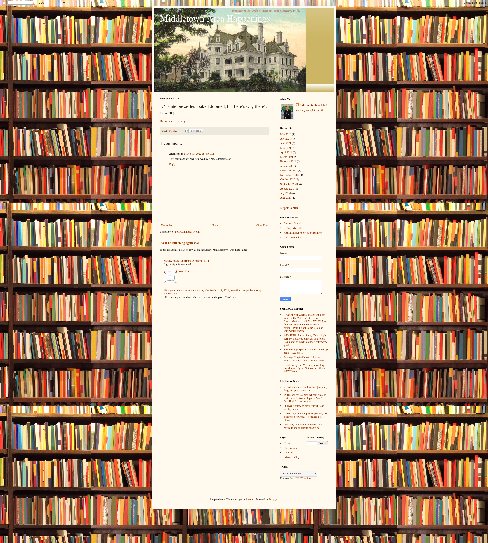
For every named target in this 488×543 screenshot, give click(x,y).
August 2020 (287, 188)
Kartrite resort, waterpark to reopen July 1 (186, 260)
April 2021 (286, 152)
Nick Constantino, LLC (313, 105)
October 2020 (287, 179)
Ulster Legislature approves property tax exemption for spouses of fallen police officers (305, 417)
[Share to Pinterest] (201, 131)
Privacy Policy (291, 457)
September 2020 (289, 184)
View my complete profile (310, 110)
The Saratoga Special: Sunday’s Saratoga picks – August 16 (306, 351)
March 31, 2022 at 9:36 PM (199, 153)
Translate (306, 478)
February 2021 (288, 161)
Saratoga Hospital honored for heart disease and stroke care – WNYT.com (304, 358)
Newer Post (167, 225)
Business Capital (292, 223)
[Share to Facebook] (197, 131)
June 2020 (285, 197)
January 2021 (287, 166)
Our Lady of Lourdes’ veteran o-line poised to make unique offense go (303, 426)
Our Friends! (291, 448)
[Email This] (187, 131)
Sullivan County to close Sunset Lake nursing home (304, 407)
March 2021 (286, 156)
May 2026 (285, 134)
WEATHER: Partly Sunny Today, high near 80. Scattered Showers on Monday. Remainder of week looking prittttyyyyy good (305, 340)
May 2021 (285, 148)
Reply (172, 164)
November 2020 (289, 175)
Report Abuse (289, 208)
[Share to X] (194, 131)
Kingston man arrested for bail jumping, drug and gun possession (305, 388)
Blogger (273, 499)
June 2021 (285, 143)
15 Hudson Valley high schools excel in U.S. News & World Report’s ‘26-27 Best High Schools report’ (305, 398)
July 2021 (285, 138)
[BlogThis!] (190, 131)
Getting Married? (293, 228)
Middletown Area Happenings (215, 18)
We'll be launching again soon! (180, 243)
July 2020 (285, 193)
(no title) (184, 271)
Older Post (262, 225)
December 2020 (288, 170)
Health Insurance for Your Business (303, 232)
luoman (250, 499)
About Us (289, 452)
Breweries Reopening (173, 121)
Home (215, 225)
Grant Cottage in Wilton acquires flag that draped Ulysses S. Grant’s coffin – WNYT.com (304, 368)
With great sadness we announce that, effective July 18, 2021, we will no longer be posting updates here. (212, 292)
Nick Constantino (293, 237)
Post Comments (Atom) (188, 231)
